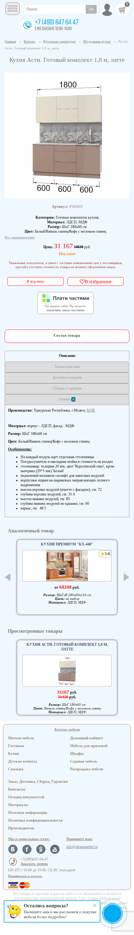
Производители (21, 828)
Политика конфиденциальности (35, 820)
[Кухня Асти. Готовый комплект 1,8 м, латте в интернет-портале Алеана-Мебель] (67, 135)
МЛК (91, 410)
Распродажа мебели (86, 769)
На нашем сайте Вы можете (65, 308)
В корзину (35, 281)
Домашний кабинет (86, 738)
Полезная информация (27, 812)
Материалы (18, 805)
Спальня (15, 769)
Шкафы (77, 753)
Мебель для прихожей (89, 746)
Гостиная (16, 746)
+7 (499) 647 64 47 (57, 22)
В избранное (98, 281)
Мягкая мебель (21, 738)
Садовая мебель (83, 761)
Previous (7, 577)
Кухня (13, 753)
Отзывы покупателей (26, 797)
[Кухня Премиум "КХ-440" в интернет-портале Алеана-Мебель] (67, 565)
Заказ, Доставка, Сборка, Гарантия (38, 781)
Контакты (16, 789)
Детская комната (22, 761)
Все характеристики (20, 237)
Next (126, 577)
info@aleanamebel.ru (82, 847)
